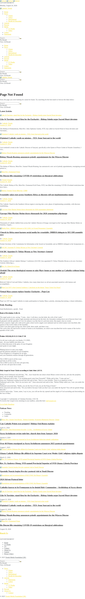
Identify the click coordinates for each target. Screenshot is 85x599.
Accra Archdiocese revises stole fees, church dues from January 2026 (29, 433)
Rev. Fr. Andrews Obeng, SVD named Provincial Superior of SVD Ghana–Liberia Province (39, 463)
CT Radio (11, 29)
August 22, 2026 (5, 125)
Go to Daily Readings (7, 404)
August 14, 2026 (5, 240)
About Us (7, 550)
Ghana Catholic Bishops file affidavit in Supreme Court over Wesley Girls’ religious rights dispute (41, 453)
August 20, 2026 (5, 163)
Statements (7, 34)
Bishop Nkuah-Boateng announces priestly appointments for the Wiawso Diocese (34, 157)
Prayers (6, 25)
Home (6, 12)
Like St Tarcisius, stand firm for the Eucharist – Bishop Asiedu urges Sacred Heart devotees (38, 119)
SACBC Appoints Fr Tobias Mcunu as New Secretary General (26, 251)
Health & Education (14, 21)
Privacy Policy (9, 554)
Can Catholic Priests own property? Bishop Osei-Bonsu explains (27, 424)
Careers (6, 552)
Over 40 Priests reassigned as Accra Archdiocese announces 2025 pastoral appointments (37, 443)
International (12, 19)
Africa (10, 17)
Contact (6, 548)
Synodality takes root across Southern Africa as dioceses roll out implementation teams (36, 195)
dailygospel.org (51, 401)
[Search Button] (20, 38)
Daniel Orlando (7, 180)
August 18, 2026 (5, 182)
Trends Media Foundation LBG (15, 557)
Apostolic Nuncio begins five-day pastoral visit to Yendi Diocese (26, 471)
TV (5, 546)
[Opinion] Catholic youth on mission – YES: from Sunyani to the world (30, 138)
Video (10, 30)
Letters (6, 32)
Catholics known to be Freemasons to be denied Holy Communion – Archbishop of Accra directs (41, 487)
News (6, 14)
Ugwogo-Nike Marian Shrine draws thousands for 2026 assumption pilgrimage (33, 213)
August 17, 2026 (5, 200)
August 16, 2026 (5, 219)
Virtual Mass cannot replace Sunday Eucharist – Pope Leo (25, 291)
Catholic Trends (7, 123)
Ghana (10, 16)
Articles (6, 23)
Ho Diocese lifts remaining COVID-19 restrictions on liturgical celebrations (31, 176)
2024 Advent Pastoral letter (11, 479)
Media (6, 27)
